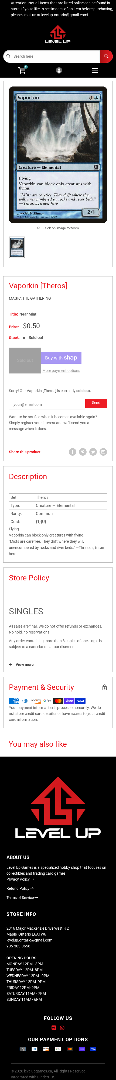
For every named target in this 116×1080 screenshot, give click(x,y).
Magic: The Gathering (30, 298)
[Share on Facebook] (72, 452)
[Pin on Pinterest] (83, 452)
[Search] (106, 56)
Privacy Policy (18, 879)
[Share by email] (103, 452)
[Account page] (59, 70)
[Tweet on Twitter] (93, 452)
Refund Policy (18, 888)
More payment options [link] (61, 370)
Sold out (25, 360)
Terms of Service (20, 897)
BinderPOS (46, 1077)
